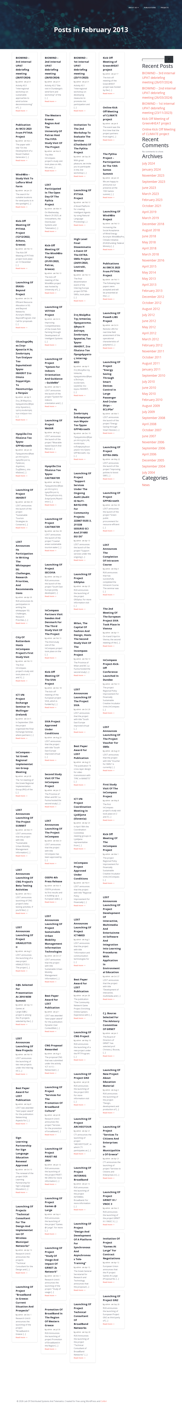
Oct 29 (87, 709)
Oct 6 (58, 319)
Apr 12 (29, 1250)
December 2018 (153, 224)
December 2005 (153, 460)
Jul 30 (58, 1329)
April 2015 (149, 266)
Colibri (104, 1401)
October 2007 (151, 430)
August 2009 (151, 406)
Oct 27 (116, 976)
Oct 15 (29, 1169)
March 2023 (150, 194)
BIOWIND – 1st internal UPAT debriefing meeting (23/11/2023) (158, 108)
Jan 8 (116, 123)
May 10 (88, 1040)
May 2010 (149, 394)
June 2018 (149, 236)
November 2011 (153, 351)
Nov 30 (117, 505)
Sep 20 (116, 1304)
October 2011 (151, 357)
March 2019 (150, 218)
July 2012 (148, 315)
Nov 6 (58, 151)
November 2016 (153, 260)
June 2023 (149, 188)
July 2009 (148, 412)
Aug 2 (58, 432)
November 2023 (153, 175)
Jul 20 (29, 776)
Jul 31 (29, 82)
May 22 (117, 459)
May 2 (58, 482)
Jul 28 (87, 1082)
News (146, 485)
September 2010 (153, 375)
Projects (165, 8)
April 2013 (149, 285)
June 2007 (149, 436)
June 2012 (149, 321)
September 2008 (153, 418)
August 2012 (151, 309)
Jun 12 (58, 1165)
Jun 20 (29, 450)
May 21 (59, 576)
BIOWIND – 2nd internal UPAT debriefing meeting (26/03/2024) (159, 92)
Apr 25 (87, 586)
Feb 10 (29, 1054)
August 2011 (151, 363)
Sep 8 (29, 1104)
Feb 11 (116, 279)
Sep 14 (29, 1005)
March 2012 (150, 339)
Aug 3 (87, 939)
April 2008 (149, 424)
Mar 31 (59, 208)
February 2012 (152, 345)
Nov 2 (29, 141)
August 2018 (151, 230)
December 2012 (153, 297)
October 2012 (151, 303)
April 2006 (149, 454)
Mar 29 (29, 502)
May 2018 (149, 242)
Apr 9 (87, 366)
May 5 (116, 569)
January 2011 (151, 369)
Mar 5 (58, 387)
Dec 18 (59, 688)
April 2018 (149, 248)
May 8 (116, 800)
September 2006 (153, 448)
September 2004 (153, 466)
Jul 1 (57, 1012)
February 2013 (152, 291)
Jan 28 (87, 995)
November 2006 (153, 442)
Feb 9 (87, 883)
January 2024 (151, 169)
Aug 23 (58, 737)
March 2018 (150, 254)
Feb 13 (87, 202)
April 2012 (149, 333)
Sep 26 (87, 156)
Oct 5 (29, 719)
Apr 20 (29, 597)
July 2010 (148, 381)
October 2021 (151, 206)
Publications (150, 8)
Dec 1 (58, 1276)
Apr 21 (87, 1131)
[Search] (169, 59)
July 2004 (148, 472)
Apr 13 (87, 540)
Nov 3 (116, 1208)
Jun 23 (116, 178)
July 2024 (148, 163)
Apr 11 (116, 632)
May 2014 (149, 272)
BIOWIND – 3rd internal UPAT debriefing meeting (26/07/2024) (158, 77)
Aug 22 (87, 762)
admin (20, 82)
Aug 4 (58, 1053)
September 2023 (153, 182)
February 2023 (152, 200)
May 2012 (149, 327)
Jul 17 (116, 74)
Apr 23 (87, 823)
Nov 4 (58, 885)
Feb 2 (29, 894)
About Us (133, 8)
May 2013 (149, 279)
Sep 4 (58, 1214)
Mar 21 (59, 841)
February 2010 (152, 400)
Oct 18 (29, 298)
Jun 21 (58, 790)
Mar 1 (116, 854)
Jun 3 (116, 1033)
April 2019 (149, 212)
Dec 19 (88, 433)
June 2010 (149, 388)
